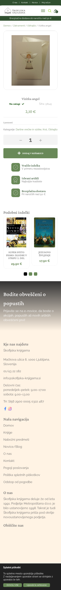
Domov (7, 25)
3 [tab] (35, 274)
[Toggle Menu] (43, 11)
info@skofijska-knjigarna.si (22, 378)
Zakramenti (19, 25)
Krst (45, 129)
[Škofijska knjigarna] (17, 10)
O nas (7, 453)
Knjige (7, 432)
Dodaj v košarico (32, 153)
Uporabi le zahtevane (37, 585)
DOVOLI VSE (12, 585)
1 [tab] (25, 274)
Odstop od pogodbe (17, 482)
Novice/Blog (12, 446)
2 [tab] (30, 274)
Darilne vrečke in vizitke (29, 129)
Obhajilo (31, 25)
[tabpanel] (16, 242)
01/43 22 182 (12, 371)
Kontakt (8, 461)
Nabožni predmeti (16, 439)
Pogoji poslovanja (16, 468)
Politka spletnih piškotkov (21, 475)
